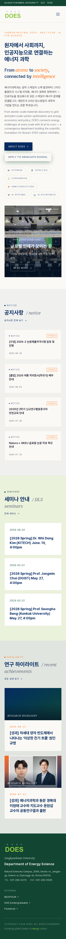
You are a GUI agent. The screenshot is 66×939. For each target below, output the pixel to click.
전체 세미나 (10, 513)
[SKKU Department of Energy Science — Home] (12, 14)
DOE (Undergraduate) (16, 902)
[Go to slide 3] (55, 209)
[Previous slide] (10, 241)
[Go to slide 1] (42, 209)
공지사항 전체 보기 (13, 320)
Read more (21, 268)
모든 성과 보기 (11, 679)
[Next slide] (56, 241)
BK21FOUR (10, 897)
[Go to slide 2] (49, 209)
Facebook (9, 908)
